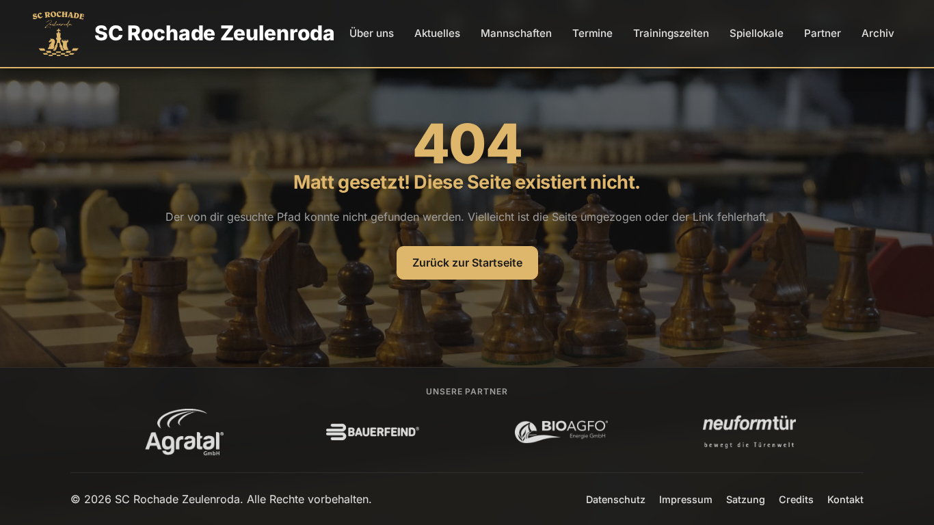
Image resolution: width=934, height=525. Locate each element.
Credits (796, 499)
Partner (822, 33)
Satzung (745, 499)
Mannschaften (516, 33)
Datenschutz (615, 499)
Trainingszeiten (671, 33)
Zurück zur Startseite (467, 262)
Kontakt (845, 499)
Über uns (371, 33)
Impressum (685, 499)
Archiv (878, 33)
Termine (592, 33)
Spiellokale (757, 33)
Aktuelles (437, 33)
